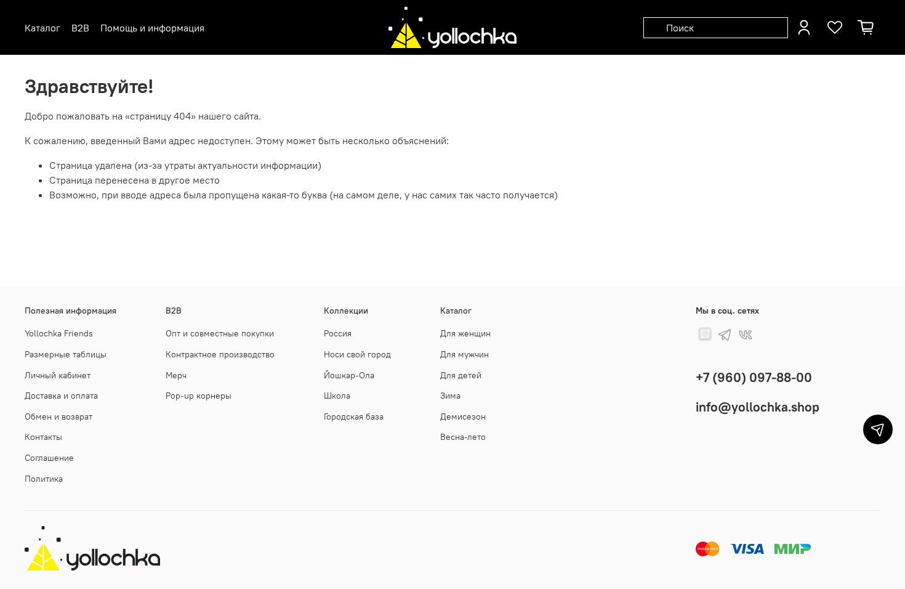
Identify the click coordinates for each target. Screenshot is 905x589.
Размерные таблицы (66, 354)
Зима (450, 395)
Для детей (460, 375)
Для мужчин (464, 354)
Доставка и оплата (61, 395)
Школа (337, 395)
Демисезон (463, 416)
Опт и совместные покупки (220, 333)
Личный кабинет (57, 375)
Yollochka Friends (59, 333)
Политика (44, 478)
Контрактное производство (220, 354)
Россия (338, 333)
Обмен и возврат (58, 416)
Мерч (176, 375)
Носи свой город (357, 354)
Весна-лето (463, 436)
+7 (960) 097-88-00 (754, 377)
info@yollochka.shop (757, 407)
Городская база (354, 416)
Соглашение (49, 457)
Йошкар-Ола (349, 375)
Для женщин (465, 333)
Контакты (43, 436)
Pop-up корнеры (198, 395)
